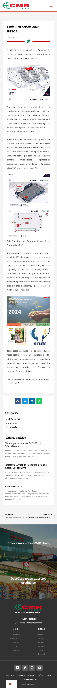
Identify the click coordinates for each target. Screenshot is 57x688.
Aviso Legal (10, 675)
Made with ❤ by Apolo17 (28, 684)
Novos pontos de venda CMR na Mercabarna (23, 445)
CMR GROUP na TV (15, 486)
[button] (18, 401)
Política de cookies (44, 675)
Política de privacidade (25, 675)
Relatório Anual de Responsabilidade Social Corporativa (26, 466)
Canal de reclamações (28, 679)
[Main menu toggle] (51, 6)
